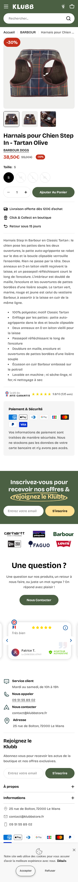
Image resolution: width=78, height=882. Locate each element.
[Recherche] (68, 18)
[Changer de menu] (6, 6)
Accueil (9, 32)
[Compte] (63, 6)
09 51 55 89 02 (23, 700)
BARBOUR (28, 32)
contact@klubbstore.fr (26, 817)
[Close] (74, 850)
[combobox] (39, 18)
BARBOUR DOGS (16, 150)
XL (46, 179)
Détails (61, 860)
